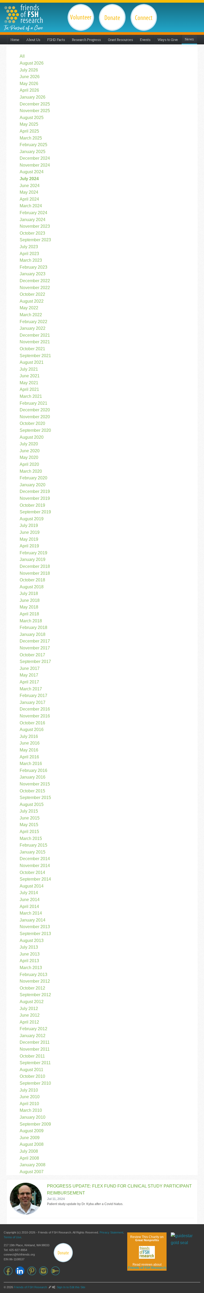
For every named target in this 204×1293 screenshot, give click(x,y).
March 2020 (31, 471)
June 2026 (30, 76)
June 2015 (30, 818)
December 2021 (35, 335)
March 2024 (31, 206)
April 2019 (29, 546)
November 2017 (35, 648)
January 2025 (32, 151)
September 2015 (35, 797)
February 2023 (33, 267)
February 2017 (33, 695)
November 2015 (35, 784)
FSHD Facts (56, 39)
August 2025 (32, 117)
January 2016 (32, 777)
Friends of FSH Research (30, 1287)
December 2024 (35, 158)
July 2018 (29, 593)
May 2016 (29, 750)
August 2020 (32, 437)
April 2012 (29, 1022)
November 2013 (35, 926)
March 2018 (31, 621)
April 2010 (29, 1103)
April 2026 (29, 90)
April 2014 (29, 906)
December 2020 (35, 410)
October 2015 (32, 791)
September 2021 (35, 355)
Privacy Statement (111, 1232)
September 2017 (35, 661)
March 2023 (31, 260)
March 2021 (31, 396)
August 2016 (32, 729)
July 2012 (29, 1008)
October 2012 (32, 988)
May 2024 (29, 192)
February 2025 (33, 144)
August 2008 (32, 1144)
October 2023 (32, 233)
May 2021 (29, 383)
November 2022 (35, 287)
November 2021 (35, 342)
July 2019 (29, 525)
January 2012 (32, 1035)
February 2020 (33, 478)
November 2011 (35, 1049)
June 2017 (30, 668)
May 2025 (29, 124)
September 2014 (35, 879)
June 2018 (30, 600)
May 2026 (29, 83)
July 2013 (29, 947)
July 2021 (29, 369)
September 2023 (35, 240)
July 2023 (29, 246)
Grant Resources (120, 39)
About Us (33, 39)
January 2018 (32, 634)
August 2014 (32, 886)
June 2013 (30, 954)
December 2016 (35, 709)
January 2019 (32, 559)
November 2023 (35, 226)
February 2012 (33, 1028)
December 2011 (35, 1042)
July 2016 (29, 736)
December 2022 (35, 280)
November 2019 (35, 498)
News (189, 39)
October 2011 (32, 1056)
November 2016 (35, 716)
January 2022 (32, 328)
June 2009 (30, 1137)
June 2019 (30, 532)
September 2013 (35, 933)
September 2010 (35, 1083)
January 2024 (32, 219)
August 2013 (32, 940)
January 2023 (32, 274)
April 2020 (29, 464)
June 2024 (30, 185)
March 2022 (31, 314)
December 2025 (35, 104)
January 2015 (32, 852)
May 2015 (29, 824)
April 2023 (29, 253)
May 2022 (29, 308)
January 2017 (32, 702)
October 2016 (32, 723)
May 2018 (29, 607)
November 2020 (35, 417)
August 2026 (32, 63)
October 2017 (32, 655)
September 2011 (35, 1062)
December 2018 (35, 566)
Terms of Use (12, 1237)
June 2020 (30, 451)
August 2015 (32, 804)
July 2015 (29, 811)
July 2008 (29, 1151)
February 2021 (33, 403)
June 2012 (30, 1015)
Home (15, 39)
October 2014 (32, 872)
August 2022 (32, 301)
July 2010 (29, 1090)
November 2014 (35, 865)
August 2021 (32, 362)
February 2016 (33, 770)
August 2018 (32, 587)
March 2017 (31, 689)
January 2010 (32, 1117)
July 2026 (29, 70)
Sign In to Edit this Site (70, 1287)
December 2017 (35, 641)
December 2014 (35, 858)
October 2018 (32, 580)
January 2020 (32, 485)
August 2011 (31, 1069)
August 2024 (32, 172)
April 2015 (29, 831)
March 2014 (31, 913)
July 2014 (29, 892)
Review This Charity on (147, 1238)
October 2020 (32, 423)
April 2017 (29, 682)
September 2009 (35, 1124)
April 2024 (29, 199)
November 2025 (35, 110)
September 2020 (35, 430)
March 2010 (31, 1110)
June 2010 (30, 1097)
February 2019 (33, 553)
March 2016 (31, 763)
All (22, 56)
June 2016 (30, 743)
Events (145, 39)
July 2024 (29, 178)
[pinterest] (33, 1270)
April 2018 (29, 614)
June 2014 (30, 899)
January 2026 (32, 97)
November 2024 (35, 165)
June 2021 (30, 376)
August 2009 (32, 1131)
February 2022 (33, 321)
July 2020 (29, 444)
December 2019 (35, 491)
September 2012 (35, 994)
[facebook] (9, 1270)
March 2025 (31, 138)
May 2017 (29, 675)
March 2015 (31, 838)
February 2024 (33, 212)
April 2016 (29, 757)
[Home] (23, 13)
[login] (57, 1270)
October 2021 (32, 349)
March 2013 (31, 967)
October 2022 (32, 294)
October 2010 (32, 1076)
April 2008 (29, 1158)
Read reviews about (147, 1266)
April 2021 (29, 389)
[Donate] (63, 1252)
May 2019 (29, 539)
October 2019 (32, 505)
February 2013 (33, 974)
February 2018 (33, 627)
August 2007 (32, 1171)
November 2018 (35, 573)
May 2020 (29, 457)
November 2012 (35, 981)
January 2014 (32, 920)
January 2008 (32, 1165)
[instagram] (45, 1270)
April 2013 (29, 960)
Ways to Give (168, 39)
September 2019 (35, 512)
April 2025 (29, 131)
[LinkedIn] (21, 1270)
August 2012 (32, 1001)
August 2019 (32, 519)
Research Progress (86, 39)
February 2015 (33, 845)
